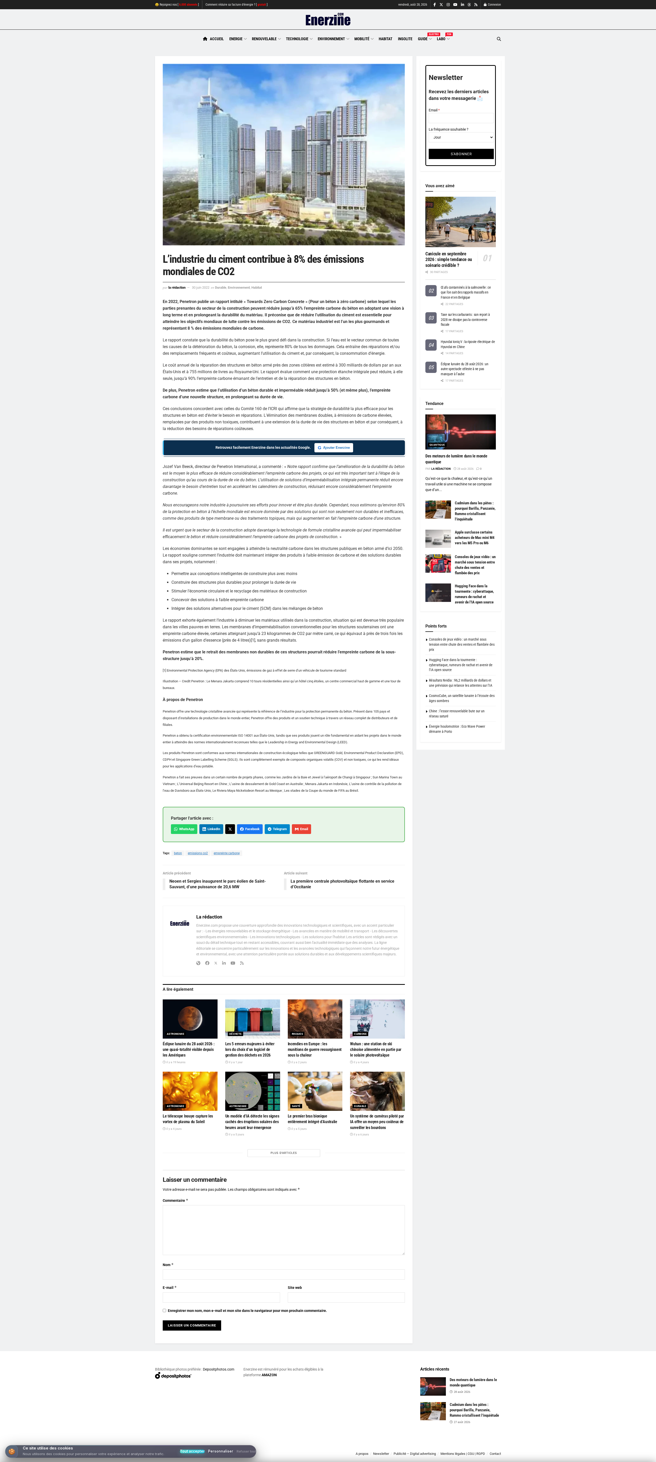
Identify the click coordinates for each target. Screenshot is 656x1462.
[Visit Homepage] (328, 19)
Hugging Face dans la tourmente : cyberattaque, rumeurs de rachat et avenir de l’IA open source (461, 665)
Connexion (494, 4)
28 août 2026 (465, 469)
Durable (220, 287)
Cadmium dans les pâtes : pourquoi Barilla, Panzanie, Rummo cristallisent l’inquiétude (474, 1410)
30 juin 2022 (200, 287)
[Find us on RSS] (475, 4)
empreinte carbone (227, 853)
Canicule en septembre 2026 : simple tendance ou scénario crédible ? (448, 259)
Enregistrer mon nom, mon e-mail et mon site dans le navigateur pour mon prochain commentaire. (247, 1311)
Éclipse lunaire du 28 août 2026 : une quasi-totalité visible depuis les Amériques (188, 1049)
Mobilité (361, 39)
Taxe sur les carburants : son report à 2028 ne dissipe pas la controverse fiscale (465, 319)
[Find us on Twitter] (441, 4)
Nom (168, 1264)
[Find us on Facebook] (435, 4)
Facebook (252, 829)
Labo (443, 38)
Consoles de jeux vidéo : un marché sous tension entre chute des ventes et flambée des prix (462, 644)
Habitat (385, 39)
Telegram (279, 829)
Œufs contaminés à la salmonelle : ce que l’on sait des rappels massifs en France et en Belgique (466, 292)
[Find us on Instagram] (448, 4)
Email (303, 829)
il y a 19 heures (176, 1062)
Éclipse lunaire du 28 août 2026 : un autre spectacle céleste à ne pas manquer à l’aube (464, 369)
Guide (424, 38)
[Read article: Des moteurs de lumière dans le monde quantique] (460, 432)
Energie (235, 39)
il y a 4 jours (361, 1062)
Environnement (331, 39)
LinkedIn (213, 829)
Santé (296, 1106)
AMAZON (269, 1375)
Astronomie (175, 1033)
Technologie (297, 39)
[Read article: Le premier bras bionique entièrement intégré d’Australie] (315, 1091)
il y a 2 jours (299, 1062)
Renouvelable (264, 39)
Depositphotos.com (218, 1369)
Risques (297, 1033)
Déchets (235, 1033)
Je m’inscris (474, 1447)
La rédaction (177, 287)
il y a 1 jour (235, 1062)
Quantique (437, 444)
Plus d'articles (284, 1153)
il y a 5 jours (236, 1134)
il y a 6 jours (361, 1134)
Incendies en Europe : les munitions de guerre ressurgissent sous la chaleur (315, 1049)
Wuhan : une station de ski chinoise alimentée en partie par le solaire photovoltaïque (375, 1049)
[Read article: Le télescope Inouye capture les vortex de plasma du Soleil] (190, 1091)
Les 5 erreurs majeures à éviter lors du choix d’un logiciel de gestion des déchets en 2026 (249, 1049)
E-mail (170, 1287)
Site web (295, 1288)
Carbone (360, 1033)
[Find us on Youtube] (455, 4)
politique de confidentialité (323, 1456)
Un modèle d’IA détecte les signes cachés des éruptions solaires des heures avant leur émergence (252, 1122)
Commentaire (175, 1200)
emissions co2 (198, 853)
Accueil (217, 39)
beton (178, 853)
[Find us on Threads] (469, 4)
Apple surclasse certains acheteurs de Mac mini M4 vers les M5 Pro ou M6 (475, 537)
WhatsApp (186, 829)
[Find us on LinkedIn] (462, 4)
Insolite (405, 39)
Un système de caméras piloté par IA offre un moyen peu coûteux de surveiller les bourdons (377, 1122)
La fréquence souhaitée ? (448, 129)
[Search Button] (499, 39)
